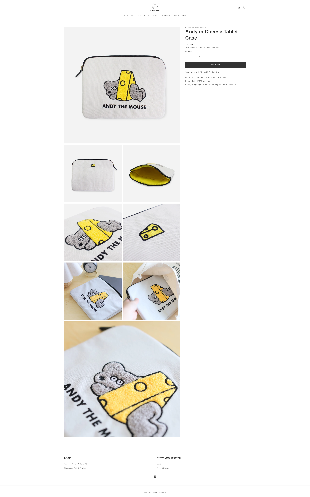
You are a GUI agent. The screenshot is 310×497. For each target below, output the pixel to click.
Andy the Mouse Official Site (76, 464)
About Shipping (163, 468)
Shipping (199, 47)
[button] (67, 7)
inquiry (159, 464)
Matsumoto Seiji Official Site (76, 468)
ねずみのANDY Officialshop (157, 492)
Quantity (188, 52)
